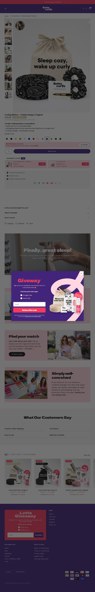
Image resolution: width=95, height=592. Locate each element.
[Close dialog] (81, 273)
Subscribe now (29, 310)
